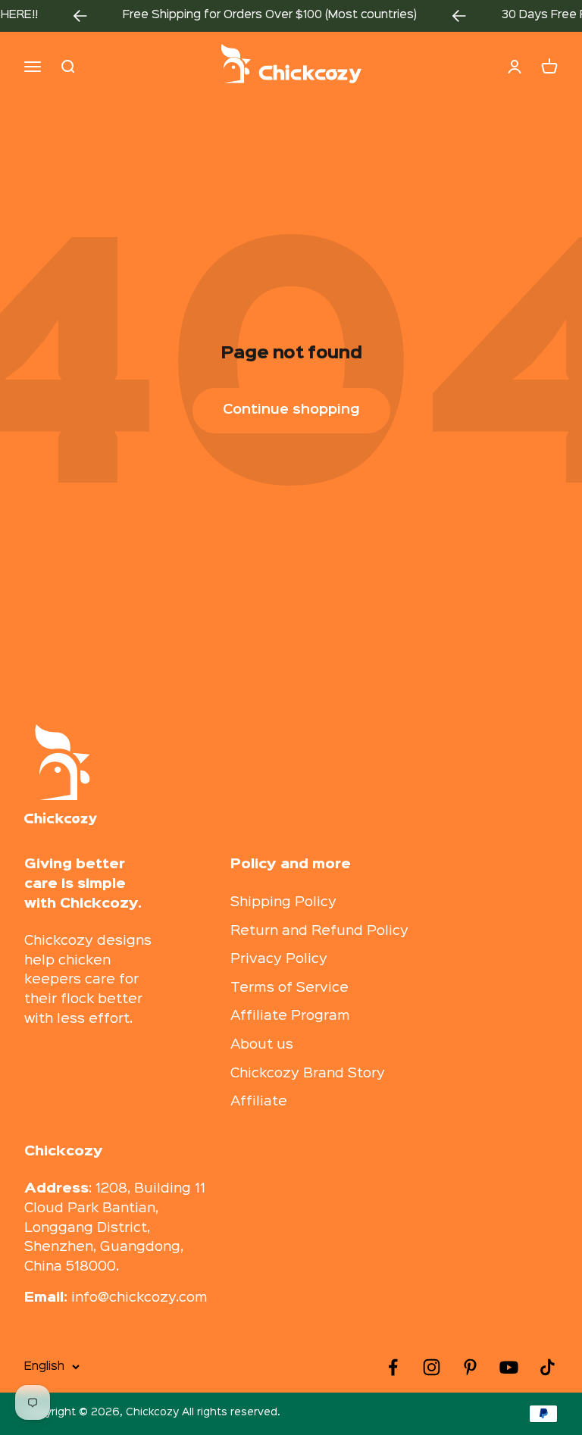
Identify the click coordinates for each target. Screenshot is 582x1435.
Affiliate (258, 1102)
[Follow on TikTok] (547, 1367)
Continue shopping (291, 410)
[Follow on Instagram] (431, 1367)
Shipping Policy (283, 902)
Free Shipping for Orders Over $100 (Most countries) (260, 15)
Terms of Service (289, 988)
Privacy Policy (278, 959)
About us (261, 1045)
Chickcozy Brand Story (307, 1074)
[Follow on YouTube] (509, 1367)
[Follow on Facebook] (393, 1367)
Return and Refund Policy (319, 931)
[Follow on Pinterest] (470, 1367)
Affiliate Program (290, 1016)
